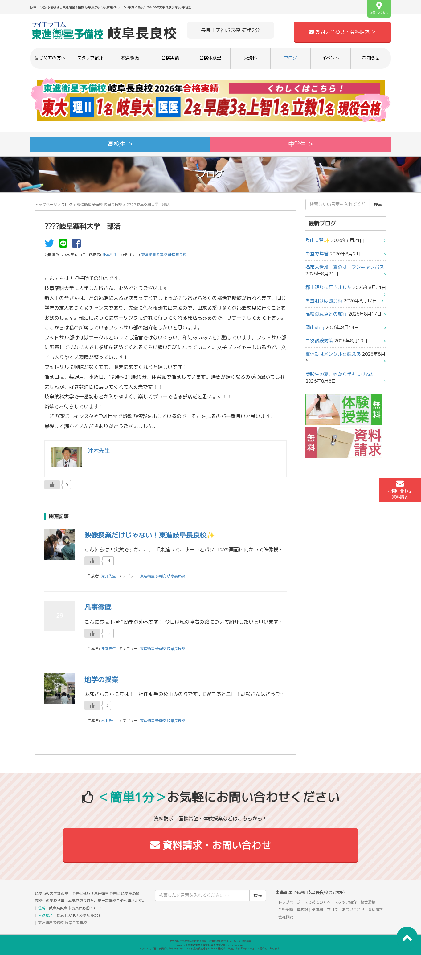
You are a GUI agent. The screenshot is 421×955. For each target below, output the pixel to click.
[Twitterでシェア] (50, 245)
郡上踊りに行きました (328, 287)
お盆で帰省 (317, 254)
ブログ (290, 58)
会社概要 (285, 917)
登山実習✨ (317, 240)
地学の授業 (101, 679)
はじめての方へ (50, 58)
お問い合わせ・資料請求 (362, 909)
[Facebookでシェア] (78, 245)
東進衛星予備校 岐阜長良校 (99, 204)
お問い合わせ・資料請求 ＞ (345, 31)
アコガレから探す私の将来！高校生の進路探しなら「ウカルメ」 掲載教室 (210, 941)
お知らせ (370, 58)
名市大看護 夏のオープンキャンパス (344, 267)
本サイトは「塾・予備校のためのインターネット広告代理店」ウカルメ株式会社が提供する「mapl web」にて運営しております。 (210, 948)
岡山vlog (314, 327)
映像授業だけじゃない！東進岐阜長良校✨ (149, 535)
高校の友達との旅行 (326, 314)
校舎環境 (130, 58)
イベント (330, 58)
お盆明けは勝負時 (323, 300)
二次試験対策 (319, 340)
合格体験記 (210, 58)
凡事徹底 (98, 607)
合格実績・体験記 (293, 909)
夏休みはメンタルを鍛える (333, 354)
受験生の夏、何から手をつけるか (340, 374)
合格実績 (170, 58)
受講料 (250, 58)
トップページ (46, 204)
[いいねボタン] (52, 484)
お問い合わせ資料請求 (400, 494)
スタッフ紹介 (90, 58)
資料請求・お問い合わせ (215, 845)
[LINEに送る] (65, 245)
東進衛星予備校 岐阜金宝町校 (62, 922)
